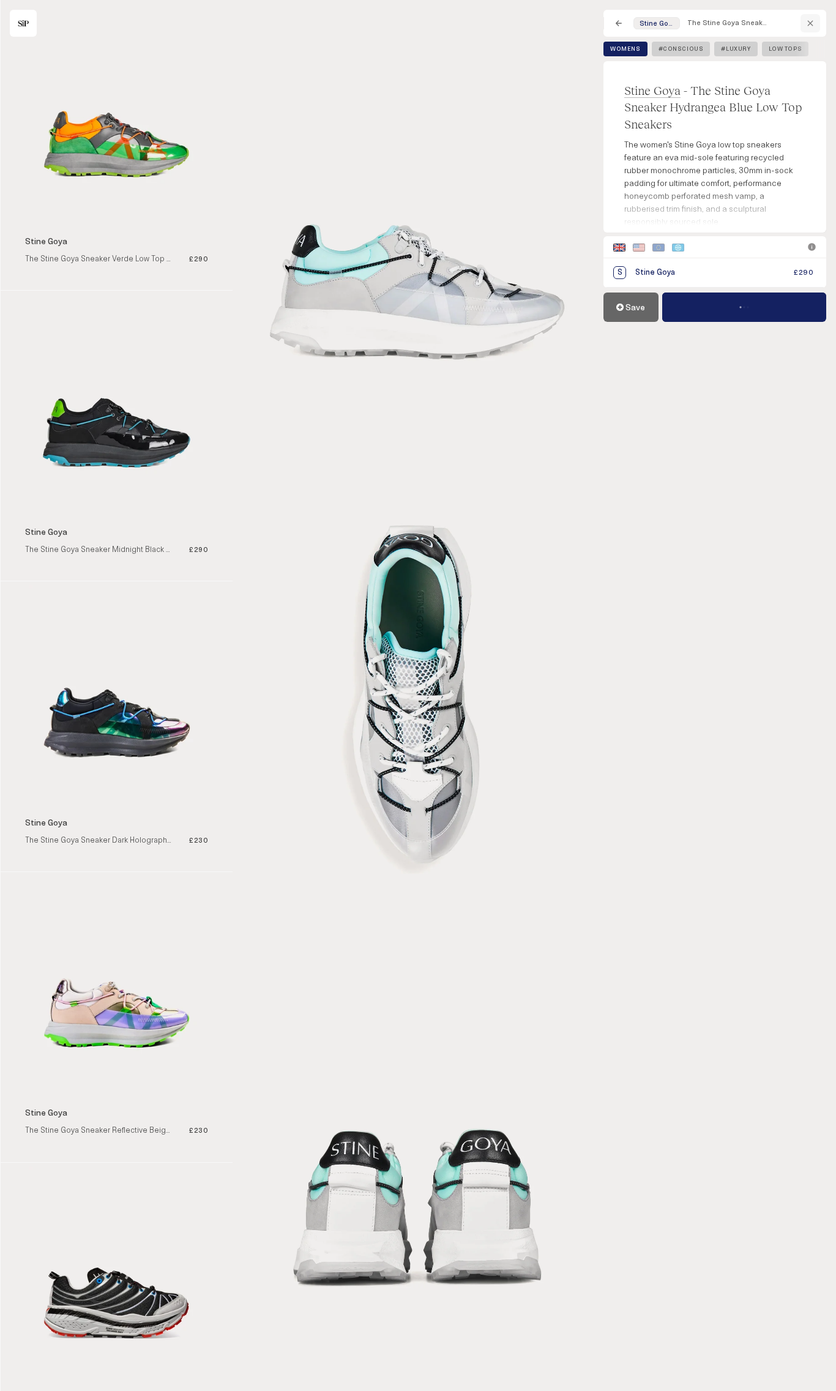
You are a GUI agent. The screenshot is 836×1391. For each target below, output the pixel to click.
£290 (803, 272)
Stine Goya (652, 90)
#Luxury (735, 49)
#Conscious (681, 49)
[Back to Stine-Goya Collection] (810, 23)
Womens (625, 49)
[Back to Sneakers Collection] (618, 23)
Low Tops (785, 49)
